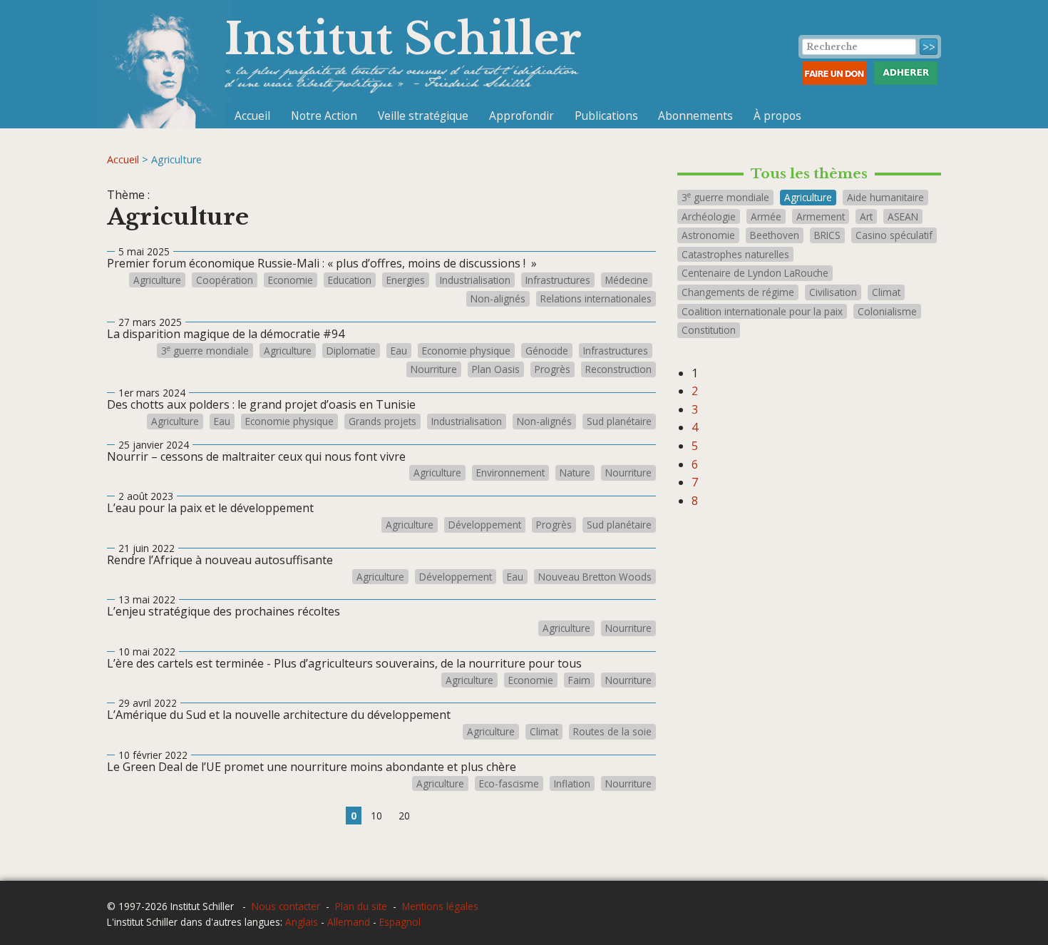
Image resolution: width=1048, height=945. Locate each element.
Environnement (510, 473)
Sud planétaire (619, 421)
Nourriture (434, 369)
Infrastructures (557, 280)
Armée (766, 216)
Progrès (552, 369)
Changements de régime (738, 292)
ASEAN (903, 216)
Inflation (572, 784)
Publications (606, 115)
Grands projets (382, 421)
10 (376, 815)
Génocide (546, 351)
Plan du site (361, 906)
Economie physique (466, 351)
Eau (399, 351)
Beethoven (774, 235)
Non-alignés (498, 299)
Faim (579, 680)
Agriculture (157, 280)
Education (349, 280)
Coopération (224, 280)
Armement (820, 216)
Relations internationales (596, 299)
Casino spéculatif (894, 235)
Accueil (252, 115)
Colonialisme (887, 311)
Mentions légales (440, 906)
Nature (575, 473)
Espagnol (400, 922)
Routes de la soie (612, 732)
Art (866, 216)
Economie (290, 280)
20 (404, 815)
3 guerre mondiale (205, 351)
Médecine (626, 280)
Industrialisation (475, 280)
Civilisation (833, 292)
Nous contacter (286, 906)
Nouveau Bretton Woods (595, 577)
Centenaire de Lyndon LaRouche (755, 273)
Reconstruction (618, 369)
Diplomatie (351, 351)
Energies (405, 280)
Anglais (301, 922)
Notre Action (324, 115)
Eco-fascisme (509, 784)
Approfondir (521, 115)
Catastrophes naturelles (735, 254)
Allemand (348, 922)
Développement (484, 525)
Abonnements (695, 115)
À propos (777, 115)
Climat (544, 732)
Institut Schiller (403, 39)
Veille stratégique (423, 115)
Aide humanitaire (885, 197)
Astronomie (708, 235)
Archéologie (709, 216)
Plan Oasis (496, 369)
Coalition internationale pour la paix (762, 311)
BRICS (827, 235)
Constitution (709, 330)
